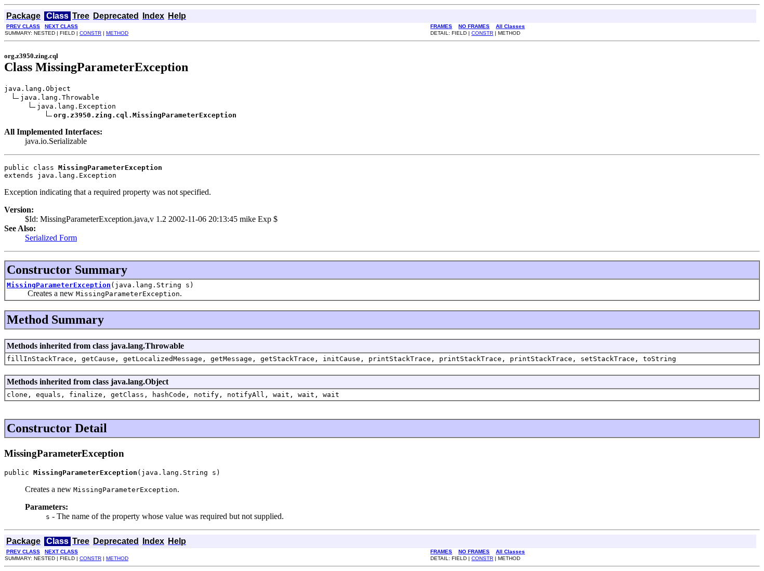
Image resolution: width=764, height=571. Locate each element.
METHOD (117, 33)
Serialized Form (51, 237)
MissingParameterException (59, 285)
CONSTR (90, 33)
